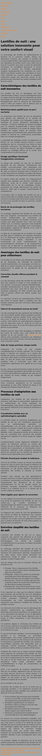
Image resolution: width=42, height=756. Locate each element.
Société (3, 9)
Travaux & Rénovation (9, 30)
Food (2, 18)
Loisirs (3, 21)
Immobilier (5, 6)
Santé (3, 24)
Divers (3, 36)
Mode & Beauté (6, 3)
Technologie (5, 27)
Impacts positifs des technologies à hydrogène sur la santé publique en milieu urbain (20, 749)
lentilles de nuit (34, 335)
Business (4, 15)
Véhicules (4, 33)
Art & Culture (5, 12)
